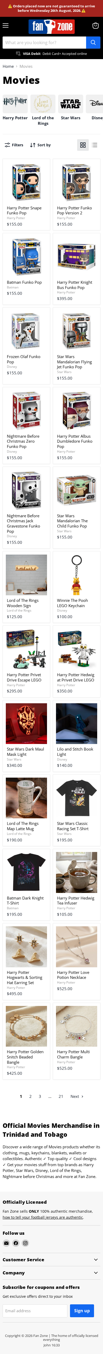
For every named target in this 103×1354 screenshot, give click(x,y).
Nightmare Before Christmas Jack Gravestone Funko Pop (23, 523)
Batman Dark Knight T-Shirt (25, 900)
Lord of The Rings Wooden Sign (23, 603)
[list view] (94, 145)
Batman (12, 287)
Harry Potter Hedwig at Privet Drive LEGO (75, 677)
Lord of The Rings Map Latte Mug (23, 826)
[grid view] (83, 145)
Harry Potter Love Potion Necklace (73, 975)
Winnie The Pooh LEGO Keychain (72, 603)
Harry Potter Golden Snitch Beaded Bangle (25, 1056)
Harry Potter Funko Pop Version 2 (74, 210)
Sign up (82, 1311)
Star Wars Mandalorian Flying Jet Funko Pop (74, 361)
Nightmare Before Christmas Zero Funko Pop (23, 441)
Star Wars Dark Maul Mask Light (25, 751)
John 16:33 (52, 1345)
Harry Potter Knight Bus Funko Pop (74, 285)
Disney (12, 366)
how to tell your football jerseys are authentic (43, 1217)
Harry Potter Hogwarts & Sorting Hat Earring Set (24, 977)
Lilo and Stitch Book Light (75, 751)
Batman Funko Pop (24, 282)
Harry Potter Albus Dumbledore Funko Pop (74, 441)
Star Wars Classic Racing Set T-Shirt (72, 826)
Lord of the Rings (19, 610)
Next (75, 1096)
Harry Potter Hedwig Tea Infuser (75, 900)
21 (61, 1096)
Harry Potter (16, 218)
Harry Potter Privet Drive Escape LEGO (24, 677)
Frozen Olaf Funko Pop (23, 359)
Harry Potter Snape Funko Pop (24, 210)
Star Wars (64, 372)
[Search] (93, 43)
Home (8, 66)
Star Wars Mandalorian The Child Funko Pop (72, 521)
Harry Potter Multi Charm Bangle (73, 1054)
